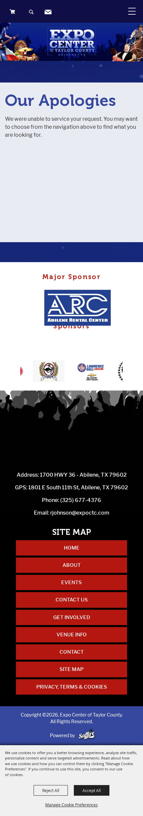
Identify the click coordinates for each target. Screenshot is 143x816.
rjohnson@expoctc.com (79, 513)
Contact (72, 652)
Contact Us (72, 600)
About (72, 565)
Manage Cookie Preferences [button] (71, 804)
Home (71, 548)
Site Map (71, 669)
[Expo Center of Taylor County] (71, 41)
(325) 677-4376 (80, 500)
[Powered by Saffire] (86, 735)
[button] (32, 13)
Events (71, 582)
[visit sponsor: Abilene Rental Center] (79, 308)
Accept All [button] (91, 790)
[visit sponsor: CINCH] (43, 372)
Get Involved (71, 617)
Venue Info (72, 635)
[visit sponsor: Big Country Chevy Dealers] (84, 372)
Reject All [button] (50, 790)
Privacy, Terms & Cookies (71, 687)
